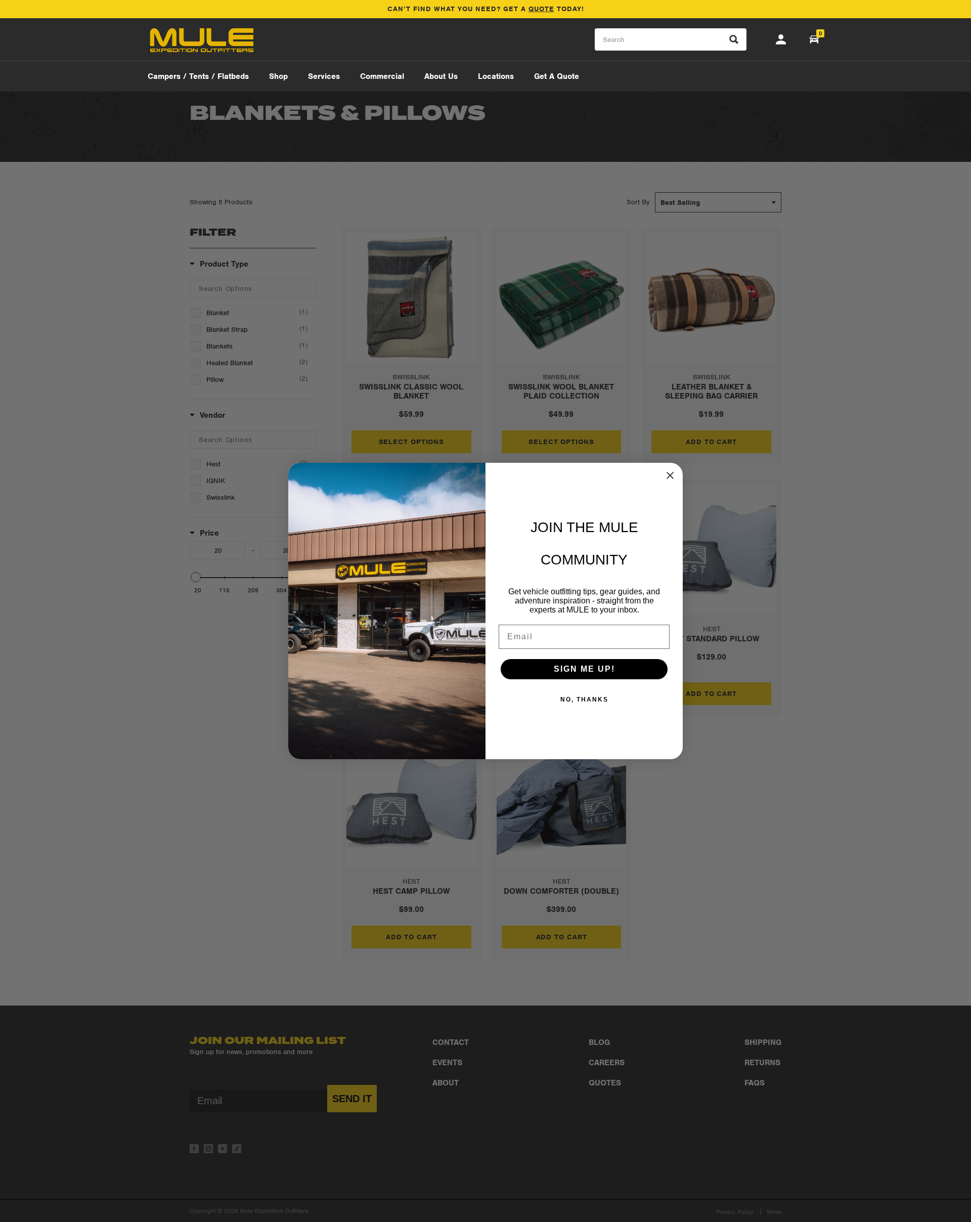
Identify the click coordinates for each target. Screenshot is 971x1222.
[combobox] (670, 39)
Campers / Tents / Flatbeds (198, 76)
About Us (441, 76)
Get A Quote (556, 76)
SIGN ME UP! (584, 669)
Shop (278, 76)
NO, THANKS (584, 699)
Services (324, 76)
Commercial (382, 76)
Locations (496, 76)
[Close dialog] (670, 475)
